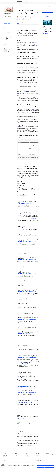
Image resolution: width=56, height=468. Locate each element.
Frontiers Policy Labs (28, 456)
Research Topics (17, 456)
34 (20, 125)
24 (37, 116)
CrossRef (19, 203)
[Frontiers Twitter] (48, 454)
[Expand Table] (37, 140)
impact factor (5, 16)
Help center (37, 455)
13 (27, 91)
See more (18, 23)
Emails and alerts (38, 456)
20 (20, 111)
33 (19, 125)
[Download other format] (44, 19)
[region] (28, 465)
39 (30, 166)
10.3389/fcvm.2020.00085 (20, 418)
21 (21, 111)
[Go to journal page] (8, 9)
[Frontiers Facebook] (46, 454)
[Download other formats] (52, 12)
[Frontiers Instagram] (52, 454)
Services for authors (5, 456)
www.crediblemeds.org (21, 134)
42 (22, 168)
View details (50, 6)
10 (21, 82)
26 (23, 122)
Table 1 (25, 134)
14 (17, 93)
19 (33, 110)
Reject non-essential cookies (45, 465)
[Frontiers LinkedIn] (50, 454)
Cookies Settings (45, 464)
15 (23, 93)
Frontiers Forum (27, 455)
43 (30, 170)
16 (24, 93)
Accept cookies (45, 467)
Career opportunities (38, 460)
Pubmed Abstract (20, 213)
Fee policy (4, 460)
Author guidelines (5, 455)
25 (38, 116)
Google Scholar (23, 203)
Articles (16, 455)
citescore (9, 16)
